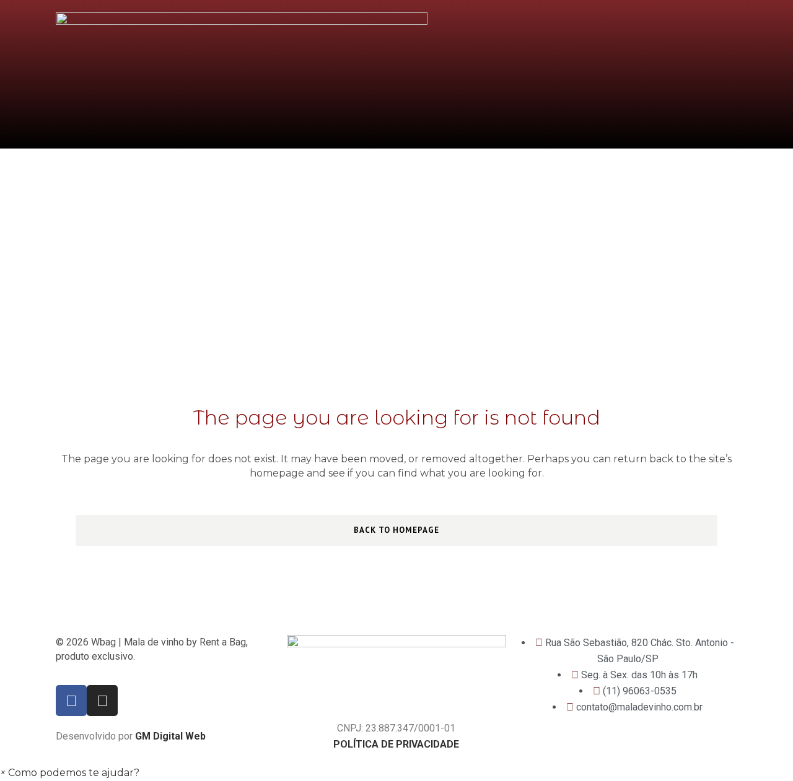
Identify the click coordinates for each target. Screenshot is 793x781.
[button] (69, 773)
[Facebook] (71, 700)
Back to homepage (396, 530)
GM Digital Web (170, 736)
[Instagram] (102, 700)
